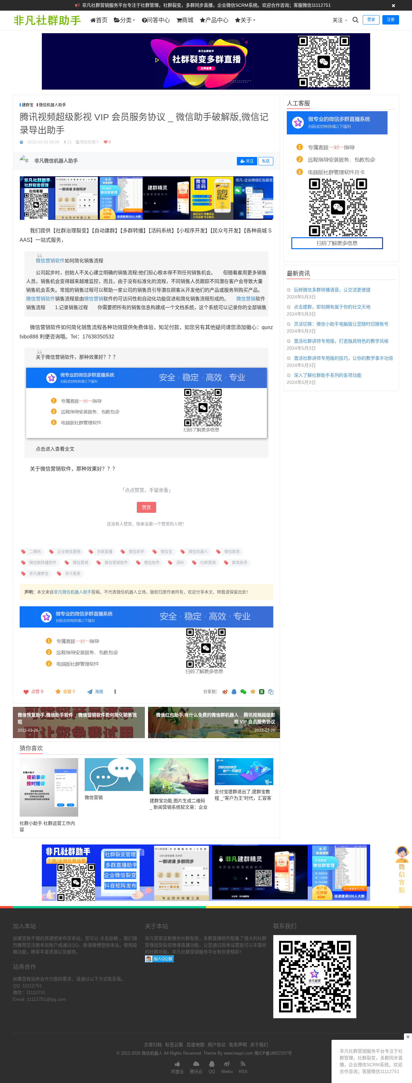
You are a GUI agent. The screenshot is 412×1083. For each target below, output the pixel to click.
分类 (126, 20)
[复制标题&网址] (270, 692)
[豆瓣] (261, 691)
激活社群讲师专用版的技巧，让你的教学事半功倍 (343, 358)
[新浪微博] (225, 692)
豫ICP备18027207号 (273, 1053)
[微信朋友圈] (244, 692)
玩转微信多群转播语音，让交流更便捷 (332, 289)
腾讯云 (196, 1071)
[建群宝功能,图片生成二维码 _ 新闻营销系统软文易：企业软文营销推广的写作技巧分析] (179, 776)
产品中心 (217, 20)
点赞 (37, 691)
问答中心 (158, 20)
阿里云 (177, 1071)
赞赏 (146, 507)
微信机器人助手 (52, 105)
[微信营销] (114, 774)
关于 (246, 20)
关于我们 (259, 1044)
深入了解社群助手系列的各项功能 (327, 375)
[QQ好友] (234, 692)
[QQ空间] (252, 691)
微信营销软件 (50, 260)
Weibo (227, 1071)
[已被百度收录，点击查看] (21, 142)
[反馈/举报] (114, 692)
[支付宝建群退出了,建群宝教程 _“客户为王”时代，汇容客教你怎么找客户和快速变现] (244, 771)
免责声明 (238, 1044)
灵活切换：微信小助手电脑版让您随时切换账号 (341, 324)
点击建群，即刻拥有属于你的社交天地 (332, 306)
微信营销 (93, 298)
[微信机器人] (47, 28)
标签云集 (174, 1044)
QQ (212, 1071)
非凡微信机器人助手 (72, 592)
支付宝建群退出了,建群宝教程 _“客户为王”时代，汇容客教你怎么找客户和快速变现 (243, 798)
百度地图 (195, 1044)
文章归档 (153, 1044)
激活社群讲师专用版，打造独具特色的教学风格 (341, 341)
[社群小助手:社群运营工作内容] (49, 787)
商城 (187, 20)
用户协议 (217, 1044)
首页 (102, 20)
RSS (243, 1071)
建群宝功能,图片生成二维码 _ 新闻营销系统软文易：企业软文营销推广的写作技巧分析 (179, 807)
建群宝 (27, 105)
